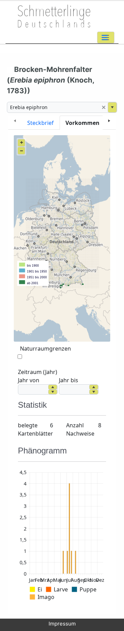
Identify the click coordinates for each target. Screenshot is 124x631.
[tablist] (62, 123)
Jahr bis (68, 380)
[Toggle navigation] (105, 37)
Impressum (62, 623)
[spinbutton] (33, 389)
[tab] (40, 123)
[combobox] (53, 107)
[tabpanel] (62, 372)
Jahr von (28, 380)
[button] (104, 107)
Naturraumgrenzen (45, 348)
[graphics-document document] (62, 536)
